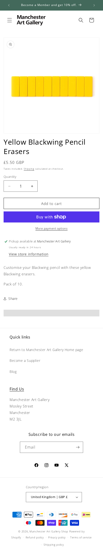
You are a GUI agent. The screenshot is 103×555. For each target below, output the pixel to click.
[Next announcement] (94, 5)
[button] (9, 20)
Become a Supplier (25, 360)
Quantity (10, 176)
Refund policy (35, 537)
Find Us (17, 389)
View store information (28, 254)
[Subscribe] (77, 447)
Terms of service (81, 537)
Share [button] (13, 298)
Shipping (29, 168)
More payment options (51, 228)
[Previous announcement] (9, 5)
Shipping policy (54, 544)
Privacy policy (57, 537)
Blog (13, 371)
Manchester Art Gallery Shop (48, 531)
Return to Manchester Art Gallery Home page (46, 349)
